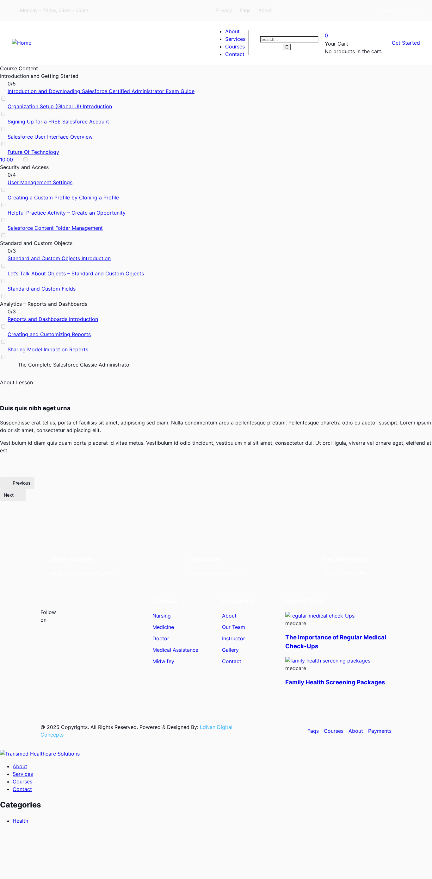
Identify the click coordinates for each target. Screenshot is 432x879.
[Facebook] (291, 9)
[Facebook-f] (73, 616)
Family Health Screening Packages (335, 682)
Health (20, 821)
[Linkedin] (339, 9)
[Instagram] (362, 9)
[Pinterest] (114, 616)
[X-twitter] (315, 9)
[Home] (21, 43)
